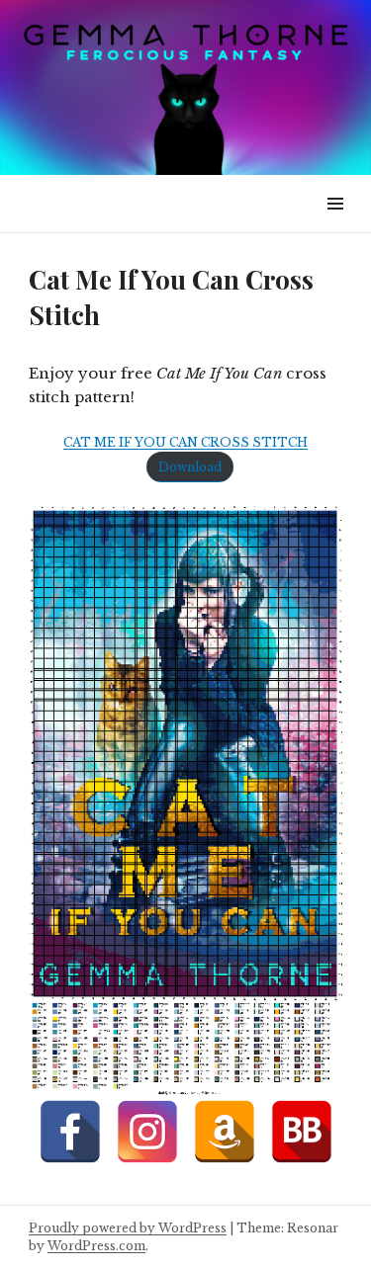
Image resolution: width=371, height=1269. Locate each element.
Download (190, 467)
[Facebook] (70, 1131)
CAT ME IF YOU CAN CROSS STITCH (185, 442)
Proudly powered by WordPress (128, 1228)
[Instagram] (147, 1131)
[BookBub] (301, 1131)
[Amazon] (224, 1131)
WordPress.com (96, 1245)
